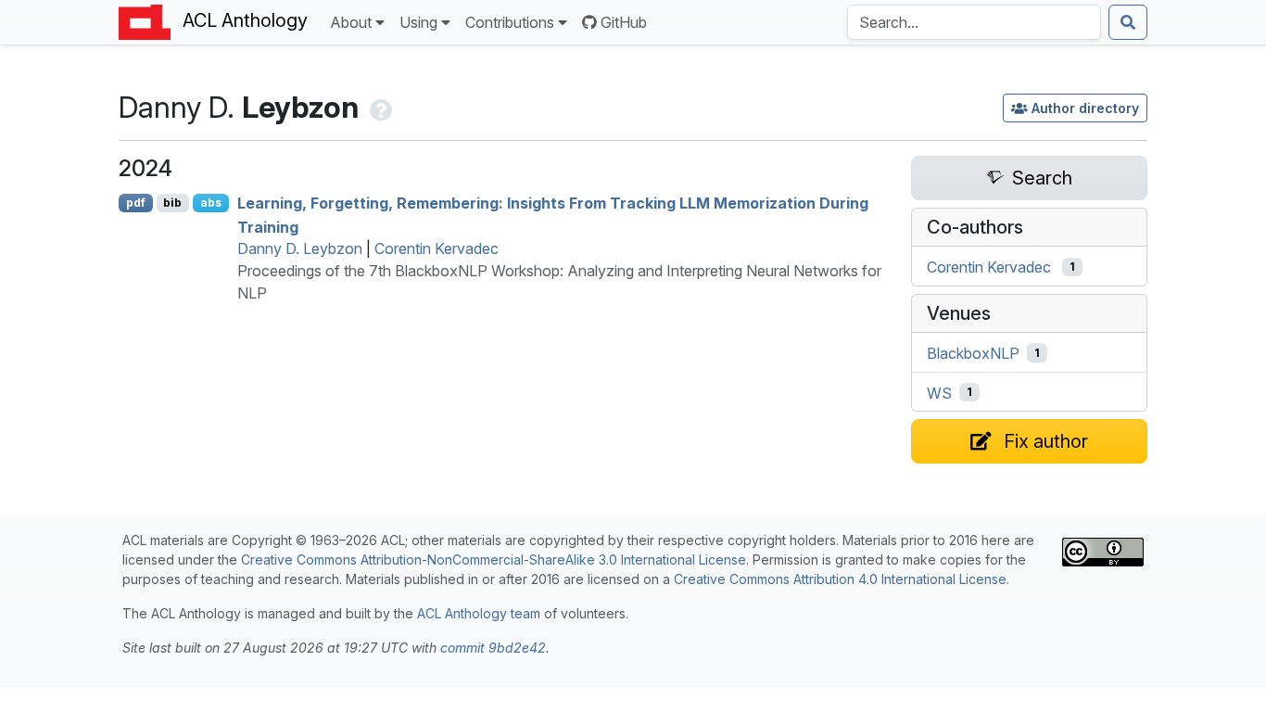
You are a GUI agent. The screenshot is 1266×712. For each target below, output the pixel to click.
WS (939, 392)
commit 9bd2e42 (493, 647)
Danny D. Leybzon (299, 248)
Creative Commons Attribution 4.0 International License (840, 579)
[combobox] (974, 22)
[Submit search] (1127, 22)
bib (172, 203)
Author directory (1085, 108)
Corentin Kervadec (436, 248)
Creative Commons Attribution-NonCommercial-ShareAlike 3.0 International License (493, 559)
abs (211, 203)
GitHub (624, 22)
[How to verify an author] (379, 107)
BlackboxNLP (973, 353)
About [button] (351, 22)
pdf (136, 203)
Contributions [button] (509, 22)
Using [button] (418, 22)
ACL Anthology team (478, 613)
